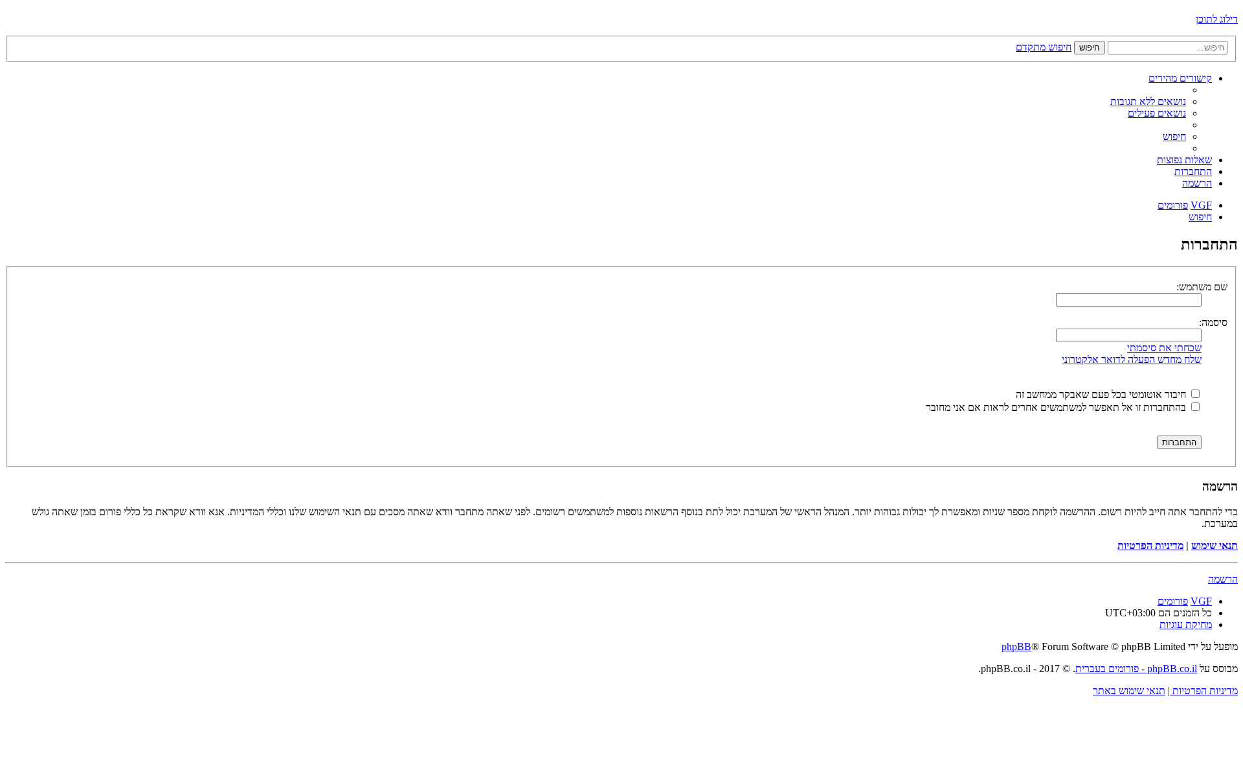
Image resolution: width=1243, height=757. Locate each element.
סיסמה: (1213, 322)
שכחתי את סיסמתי (1164, 347)
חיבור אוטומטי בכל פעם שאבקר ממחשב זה (1102, 394)
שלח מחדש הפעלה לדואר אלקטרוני (1132, 359)
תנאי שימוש (1214, 545)
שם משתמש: (1201, 286)
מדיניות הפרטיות (1150, 545)
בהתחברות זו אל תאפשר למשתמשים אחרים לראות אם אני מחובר (1057, 407)
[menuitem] (1148, 101)
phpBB (1016, 646)
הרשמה (1223, 579)
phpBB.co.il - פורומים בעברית (1136, 668)
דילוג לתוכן (1217, 19)
